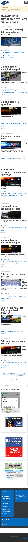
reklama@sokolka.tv (20, 500)
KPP (12, 125)
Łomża (23, 263)
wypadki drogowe (13, 364)
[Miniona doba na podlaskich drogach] (11, 76)
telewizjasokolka (18, 52)
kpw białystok (17, 125)
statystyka (3, 158)
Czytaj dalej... (3, 59)
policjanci (3, 298)
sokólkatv (12, 52)
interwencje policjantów (19, 55)
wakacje (17, 331)
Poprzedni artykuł (11, 373)
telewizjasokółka (18, 121)
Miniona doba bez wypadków (10, 103)
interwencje (7, 125)
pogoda (21, 331)
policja (11, 55)
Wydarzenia (6, 50)
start (4, 373)
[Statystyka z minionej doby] (11, 144)
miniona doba (12, 54)
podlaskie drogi (4, 54)
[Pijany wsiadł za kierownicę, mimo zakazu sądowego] (11, 181)
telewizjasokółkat (18, 329)
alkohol (2, 57)
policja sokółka (17, 92)
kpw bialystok (24, 92)
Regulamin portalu (5, 522)
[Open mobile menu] (26, 2)
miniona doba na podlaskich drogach (19, 90)
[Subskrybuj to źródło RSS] (26, 25)
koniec (14, 377)
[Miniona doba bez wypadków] (11, 110)
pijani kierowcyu (4, 160)
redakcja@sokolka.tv (6, 509)
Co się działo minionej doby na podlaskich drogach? (12, 32)
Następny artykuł (20, 375)
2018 (24, 52)
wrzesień (23, 158)
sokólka (7, 52)
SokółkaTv (12, 121)
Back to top (23, 538)
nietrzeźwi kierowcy (9, 57)
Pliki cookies (4, 524)
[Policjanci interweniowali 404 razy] (11, 282)
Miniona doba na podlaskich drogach (10, 68)
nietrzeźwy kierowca (16, 263)
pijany (2, 195)
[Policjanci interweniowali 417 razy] (11, 349)
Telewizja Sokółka (14, 536)
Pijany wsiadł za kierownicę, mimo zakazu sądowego (13, 172)
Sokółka (7, 121)
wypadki (10, 196)
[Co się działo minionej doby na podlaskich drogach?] (11, 41)
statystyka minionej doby (13, 123)
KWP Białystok (22, 296)
